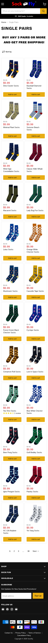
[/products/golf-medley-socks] (35, 435)
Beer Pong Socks (10, 452)
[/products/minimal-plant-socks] (12, 110)
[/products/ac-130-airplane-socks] (12, 513)
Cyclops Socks (33, 330)
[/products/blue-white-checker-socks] (35, 394)
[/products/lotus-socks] (12, 232)
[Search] (43, 11)
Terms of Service (34, 633)
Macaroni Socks (9, 210)
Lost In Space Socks (35, 372)
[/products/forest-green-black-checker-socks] (12, 313)
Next (35, 551)
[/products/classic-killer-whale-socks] (35, 152)
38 (28, 551)
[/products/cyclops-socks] (35, 313)
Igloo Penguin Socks (11, 491)
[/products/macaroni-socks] (12, 193)
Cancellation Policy (24, 635)
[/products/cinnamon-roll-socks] (12, 355)
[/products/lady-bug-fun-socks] (35, 193)
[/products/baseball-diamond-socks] (35, 69)
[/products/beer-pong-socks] (12, 435)
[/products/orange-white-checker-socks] (35, 232)
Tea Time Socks (9, 411)
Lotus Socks (8, 249)
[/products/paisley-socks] (35, 474)
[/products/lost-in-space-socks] (35, 355)
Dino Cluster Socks (11, 86)
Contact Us (9, 633)
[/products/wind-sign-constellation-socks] (12, 152)
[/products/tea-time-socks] (12, 394)
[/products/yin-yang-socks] (35, 513)
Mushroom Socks (10, 291)
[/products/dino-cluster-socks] (12, 69)
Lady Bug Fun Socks (35, 210)
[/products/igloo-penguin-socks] (12, 474)
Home (3, 22)
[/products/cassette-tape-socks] (35, 274)
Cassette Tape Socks (35, 291)
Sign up (38, 596)
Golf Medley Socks (34, 452)
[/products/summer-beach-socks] (35, 110)
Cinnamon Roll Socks (12, 372)
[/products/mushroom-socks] (12, 274)
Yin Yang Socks (33, 531)
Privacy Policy (20, 633)
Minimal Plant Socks (11, 127)
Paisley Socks (32, 491)
